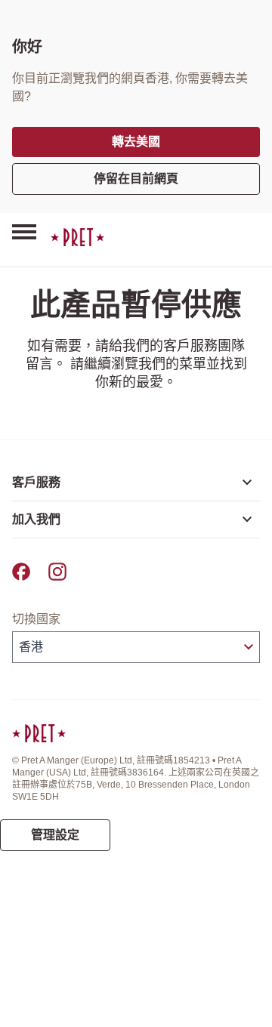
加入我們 (36, 519)
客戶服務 (36, 482)
